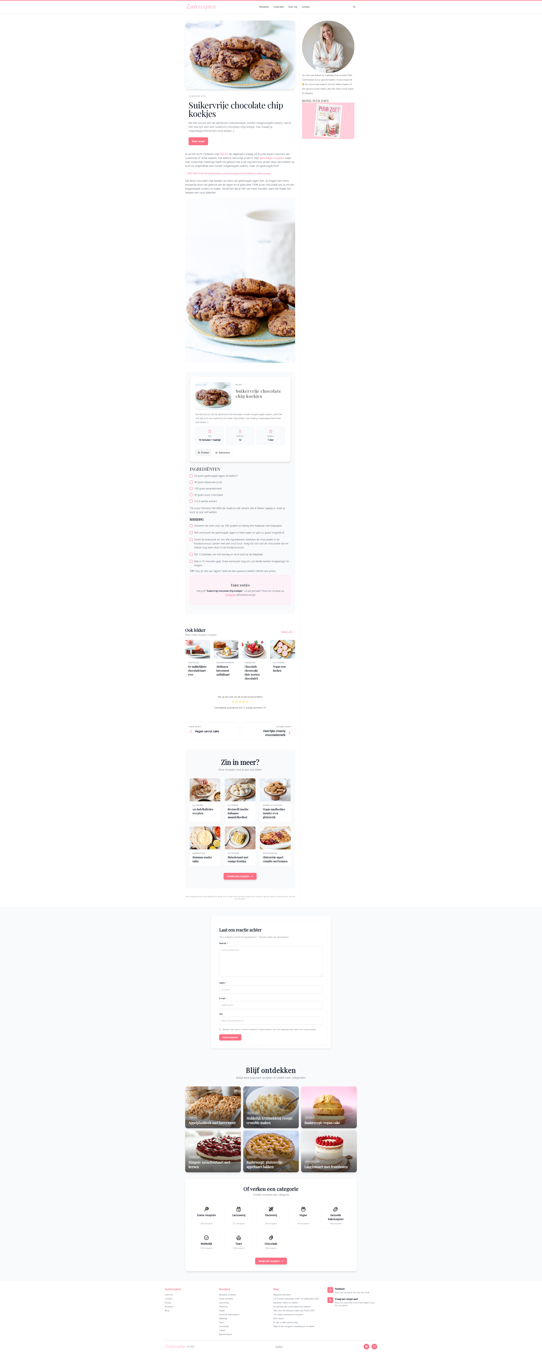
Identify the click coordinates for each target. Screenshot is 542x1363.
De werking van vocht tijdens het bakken (291, 1306)
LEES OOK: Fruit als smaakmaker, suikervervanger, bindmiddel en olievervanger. (229, 173)
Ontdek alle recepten (238, 876)
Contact (306, 6)
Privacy (168, 1302)
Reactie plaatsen (230, 1037)
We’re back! (278, 1318)
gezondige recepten (272, 158)
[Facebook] (366, 1346)
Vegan (222, 1310)
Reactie (223, 943)
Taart (221, 1322)
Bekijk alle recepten (269, 1261)
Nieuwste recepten (227, 1294)
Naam (223, 982)
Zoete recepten (226, 1298)
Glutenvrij (223, 1306)
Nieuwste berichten (282, 1294)
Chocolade (224, 1326)
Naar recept (198, 141)
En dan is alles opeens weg (285, 1322)
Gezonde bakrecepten (229, 1314)
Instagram (230, 594)
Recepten (264, 6)
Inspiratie (279, 6)
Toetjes (222, 1330)
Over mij (292, 6)
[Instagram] (374, 1346)
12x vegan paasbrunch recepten (288, 1314)
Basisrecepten (225, 1334)
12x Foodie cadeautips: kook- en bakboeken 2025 (296, 1298)
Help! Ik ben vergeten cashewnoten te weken (293, 1326)
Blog (167, 1310)
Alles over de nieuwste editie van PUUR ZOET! (294, 1310)
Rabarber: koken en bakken (285, 1302)
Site (221, 1014)
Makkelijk (223, 1318)
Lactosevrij (224, 1302)
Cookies (279, 1346)
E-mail (223, 998)
